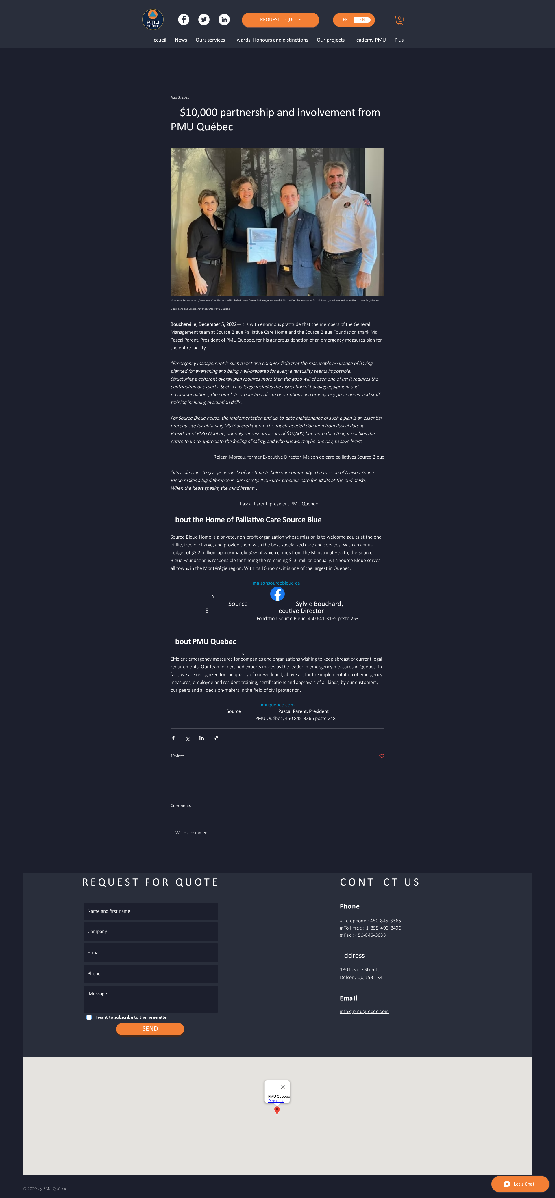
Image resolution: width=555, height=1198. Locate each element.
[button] (399, 20)
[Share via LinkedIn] (201, 738)
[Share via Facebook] (173, 738)
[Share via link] (216, 738)
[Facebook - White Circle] (183, 19)
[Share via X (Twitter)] (187, 738)
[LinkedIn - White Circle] (224, 19)
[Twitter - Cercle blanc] (204, 19)
